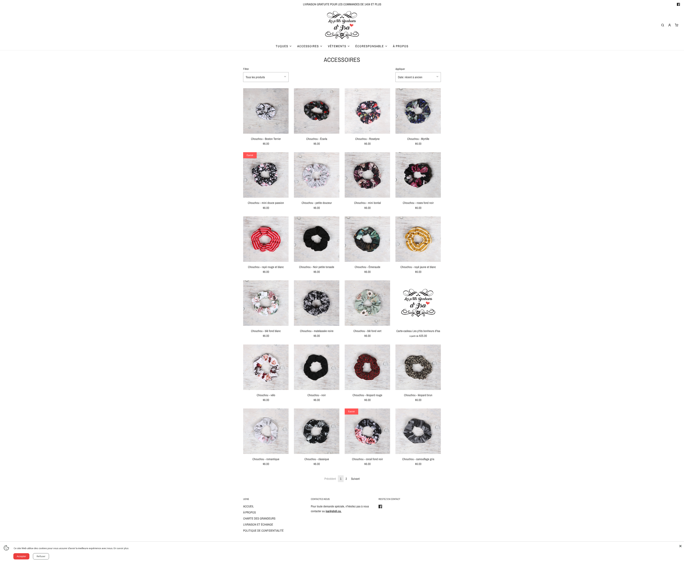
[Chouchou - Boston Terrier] (266, 111)
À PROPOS (400, 46)
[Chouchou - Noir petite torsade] (316, 239)
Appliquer (400, 69)
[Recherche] (662, 25)
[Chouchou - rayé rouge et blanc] (266, 239)
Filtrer (246, 69)
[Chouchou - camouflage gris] (418, 431)
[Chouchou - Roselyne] (367, 111)
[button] (266, 77)
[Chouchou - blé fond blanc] (266, 303)
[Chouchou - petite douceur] (316, 175)
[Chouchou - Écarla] (316, 111)
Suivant (355, 479)
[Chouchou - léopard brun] (418, 367)
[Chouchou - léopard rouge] (367, 367)
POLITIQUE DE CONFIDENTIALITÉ (263, 530)
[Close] (680, 545)
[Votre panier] (676, 25)
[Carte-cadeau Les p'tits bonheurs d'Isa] (418, 303)
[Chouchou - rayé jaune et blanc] (418, 239)
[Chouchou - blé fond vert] (367, 303)
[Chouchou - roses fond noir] (418, 175)
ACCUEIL (248, 506)
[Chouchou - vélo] (266, 367)
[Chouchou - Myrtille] (418, 111)
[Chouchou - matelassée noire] (316, 303)
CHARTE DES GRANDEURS (259, 518)
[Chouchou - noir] (316, 367)
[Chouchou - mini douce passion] (266, 175)
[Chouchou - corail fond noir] (367, 431)
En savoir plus (121, 548)
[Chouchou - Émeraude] (367, 239)
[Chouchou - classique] (316, 431)
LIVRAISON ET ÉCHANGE (258, 524)
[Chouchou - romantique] (266, 431)
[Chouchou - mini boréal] (367, 175)
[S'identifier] (669, 25)
